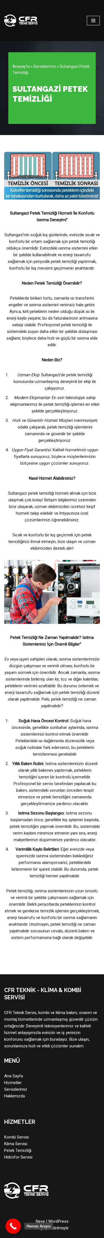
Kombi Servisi (16, 1137)
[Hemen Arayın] (13, 1226)
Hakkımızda (14, 1095)
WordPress (58, 1221)
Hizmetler (13, 1082)
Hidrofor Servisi (18, 1157)
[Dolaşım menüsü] (93, 20)
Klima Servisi (15, 1143)
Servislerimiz (44, 66)
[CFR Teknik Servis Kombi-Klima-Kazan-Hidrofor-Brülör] (20, 20)
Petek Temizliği (17, 1150)
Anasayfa (21, 66)
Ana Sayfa (13, 1075)
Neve (40, 1221)
